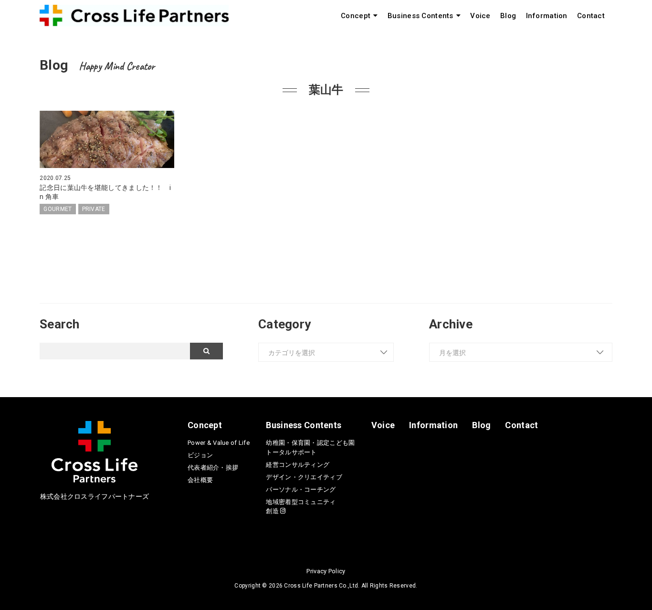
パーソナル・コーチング (301, 489)
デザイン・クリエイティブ (304, 477)
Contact (591, 15)
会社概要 (200, 480)
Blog (508, 15)
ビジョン (200, 455)
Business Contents (420, 15)
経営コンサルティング (297, 464)
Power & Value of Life (219, 442)
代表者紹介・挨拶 (213, 467)
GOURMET (57, 209)
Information (547, 15)
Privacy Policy (325, 571)
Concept (355, 15)
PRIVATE (93, 209)
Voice (480, 15)
